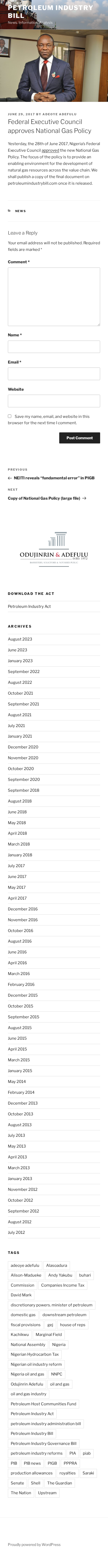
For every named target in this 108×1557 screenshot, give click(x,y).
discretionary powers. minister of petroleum (52, 1305)
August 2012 (19, 1222)
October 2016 (20, 930)
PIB (14, 1463)
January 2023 (20, 660)
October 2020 (21, 768)
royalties (68, 1473)
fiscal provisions (26, 1324)
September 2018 (23, 790)
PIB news (32, 1463)
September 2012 (23, 1211)
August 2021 (19, 715)
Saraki (88, 1473)
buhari (85, 1275)
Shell (35, 1483)
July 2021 (16, 725)
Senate (17, 1483)
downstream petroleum (64, 1314)
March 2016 (19, 973)
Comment (19, 262)
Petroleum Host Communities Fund (43, 1404)
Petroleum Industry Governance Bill (44, 1443)
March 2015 (19, 1060)
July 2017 (16, 865)
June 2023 (17, 650)
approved (50, 150)
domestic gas (23, 1314)
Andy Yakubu (60, 1275)
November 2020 (23, 758)
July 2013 (16, 1135)
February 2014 (21, 1092)
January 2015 (20, 1070)
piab (87, 1453)
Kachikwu (20, 1334)
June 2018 (17, 812)
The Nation (21, 1493)
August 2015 (20, 1027)
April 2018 (17, 833)
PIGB (52, 1463)
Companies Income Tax (62, 1285)
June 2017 (17, 876)
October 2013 (20, 1114)
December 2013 (23, 1103)
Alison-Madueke (26, 1275)
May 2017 (17, 887)
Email (14, 362)
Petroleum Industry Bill (32, 1433)
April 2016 (17, 963)
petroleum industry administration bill (46, 1423)
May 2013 (17, 1146)
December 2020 (23, 747)
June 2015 (17, 1038)
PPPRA (70, 1463)
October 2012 (20, 1200)
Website (16, 389)
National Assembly (28, 1344)
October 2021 (20, 693)
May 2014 (17, 1081)
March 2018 (19, 844)
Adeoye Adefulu (59, 114)
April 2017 (17, 898)
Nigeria (59, 1344)
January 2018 (20, 855)
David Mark (21, 1295)
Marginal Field (49, 1334)
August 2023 (20, 639)
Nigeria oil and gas (27, 1374)
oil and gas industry (28, 1394)
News (20, 211)
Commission (22, 1285)
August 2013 (20, 1125)
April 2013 (17, 1157)
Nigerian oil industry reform (36, 1364)
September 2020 (24, 779)
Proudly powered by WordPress (34, 1544)
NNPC (56, 1374)
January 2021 (20, 736)
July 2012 (16, 1232)
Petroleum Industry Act (29, 606)
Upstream (47, 1493)
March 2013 (19, 1168)
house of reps (72, 1324)
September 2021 (23, 704)
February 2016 (21, 984)
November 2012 (22, 1189)
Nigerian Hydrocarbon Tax (35, 1354)
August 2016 (20, 941)
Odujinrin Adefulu (27, 1384)
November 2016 (23, 920)
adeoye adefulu (25, 1265)
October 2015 (20, 1006)
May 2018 (17, 822)
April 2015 (17, 1049)
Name (15, 335)
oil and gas (59, 1384)
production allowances (32, 1473)
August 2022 (20, 682)
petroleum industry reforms (37, 1453)
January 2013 (20, 1178)
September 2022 (24, 671)
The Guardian (59, 1483)
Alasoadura (56, 1265)
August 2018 (20, 801)
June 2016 (17, 952)
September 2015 (23, 1017)
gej (50, 1324)
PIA (72, 1453)
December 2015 (23, 995)
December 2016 (23, 909)
